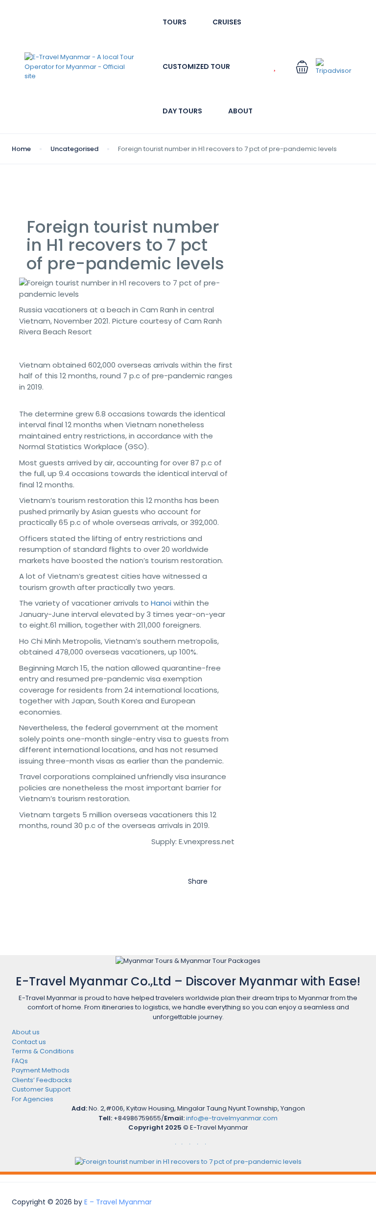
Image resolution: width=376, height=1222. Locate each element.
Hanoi (161, 603)
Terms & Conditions (43, 1051)
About (240, 111)
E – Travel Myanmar (118, 1202)
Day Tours (182, 111)
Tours (175, 22)
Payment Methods (41, 1070)
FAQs (20, 1061)
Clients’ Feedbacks (42, 1080)
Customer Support (41, 1089)
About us (26, 1032)
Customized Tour (196, 66)
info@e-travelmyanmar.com (232, 1118)
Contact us (29, 1042)
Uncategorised (74, 148)
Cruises (226, 22)
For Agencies (32, 1099)
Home (21, 148)
